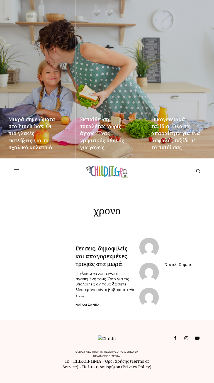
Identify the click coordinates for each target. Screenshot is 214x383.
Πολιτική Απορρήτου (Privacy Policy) (116, 366)
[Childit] (107, 171)
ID (67, 361)
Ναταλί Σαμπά (87, 305)
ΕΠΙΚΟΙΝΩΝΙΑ (87, 361)
